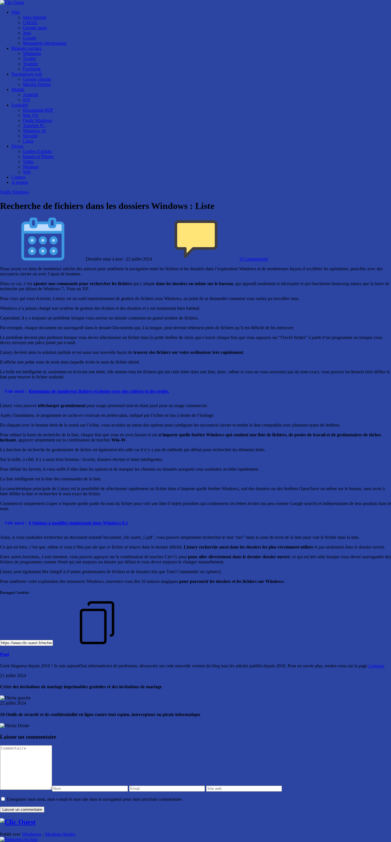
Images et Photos (38, 156)
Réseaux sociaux (26, 48)
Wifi (27, 171)
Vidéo (28, 161)
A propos (19, 182)
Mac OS (30, 115)
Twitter (29, 58)
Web (15, 12)
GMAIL (30, 22)
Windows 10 (34, 130)
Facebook (32, 68)
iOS (26, 99)
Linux (28, 141)
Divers (17, 146)
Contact (18, 177)
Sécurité (30, 135)
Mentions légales (60, 834)
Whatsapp (32, 53)
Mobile (17, 89)
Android (30, 94)
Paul (4, 654)
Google (29, 38)
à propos (376, 665)
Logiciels (19, 104)
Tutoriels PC (34, 125)
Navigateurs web (26, 74)
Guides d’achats (37, 151)
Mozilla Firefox (37, 84)
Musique (31, 166)
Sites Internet (34, 17)
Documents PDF (38, 110)
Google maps (35, 27)
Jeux (27, 32)
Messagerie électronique (44, 43)
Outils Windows (37, 120)
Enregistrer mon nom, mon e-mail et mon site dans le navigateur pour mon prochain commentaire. (95, 799)
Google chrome (37, 79)
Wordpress (31, 834)
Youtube (30, 63)
